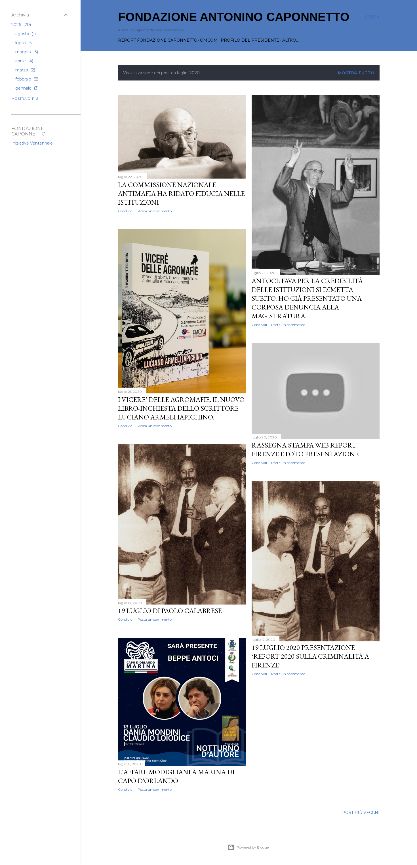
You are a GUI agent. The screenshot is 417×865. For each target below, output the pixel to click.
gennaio (26, 88)
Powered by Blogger (253, 847)
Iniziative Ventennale (32, 143)
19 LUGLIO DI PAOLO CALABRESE (170, 610)
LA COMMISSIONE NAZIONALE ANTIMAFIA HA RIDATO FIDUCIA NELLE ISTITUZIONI (181, 193)
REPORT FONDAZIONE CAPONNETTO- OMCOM (168, 40)
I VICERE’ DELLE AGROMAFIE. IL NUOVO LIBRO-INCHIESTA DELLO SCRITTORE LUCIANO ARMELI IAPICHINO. (181, 408)
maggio (26, 51)
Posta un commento (155, 211)
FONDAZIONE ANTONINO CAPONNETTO (233, 17)
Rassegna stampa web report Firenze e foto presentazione (305, 449)
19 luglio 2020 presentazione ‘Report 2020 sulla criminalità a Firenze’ (310, 656)
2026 (20, 24)
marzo (24, 70)
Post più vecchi (361, 812)
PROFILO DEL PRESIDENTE (250, 40)
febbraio (26, 79)
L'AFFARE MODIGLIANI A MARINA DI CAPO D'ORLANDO (176, 776)
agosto (25, 33)
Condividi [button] (125, 211)
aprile (23, 60)
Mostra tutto (356, 72)
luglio (23, 42)
